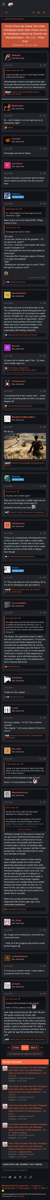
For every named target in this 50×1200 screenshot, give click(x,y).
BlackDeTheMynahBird (23, 417)
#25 (44, 204)
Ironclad (16, 138)
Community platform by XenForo (24, 1194)
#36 (44, 759)
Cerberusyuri (18, 381)
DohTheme (20, 1196)
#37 (44, 802)
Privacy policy (24, 1188)
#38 (44, 930)
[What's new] (44, 12)
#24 (44, 173)
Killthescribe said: (13, 70)
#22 (44, 116)
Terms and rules (8, 1188)
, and (20, 406)
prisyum (16, 983)
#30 (44, 486)
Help (35, 1188)
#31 (44, 533)
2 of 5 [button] (25, 1047)
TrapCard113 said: (13, 764)
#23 (44, 149)
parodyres (17, 163)
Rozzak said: (11, 491)
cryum (15, 708)
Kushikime (17, 677)
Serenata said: (12, 618)
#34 (44, 688)
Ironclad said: (11, 228)
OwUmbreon (18, 523)
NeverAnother (19, 293)
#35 (44, 718)
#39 (44, 966)
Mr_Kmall (16, 920)
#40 (44, 994)
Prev (17, 1047)
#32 (44, 577)
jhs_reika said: (11, 999)
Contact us (36, 1186)
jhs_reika (16, 749)
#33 (44, 613)
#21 (44, 65)
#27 (44, 356)
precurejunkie (19, 603)
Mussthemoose (20, 792)
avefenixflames (20, 956)
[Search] (6, 12)
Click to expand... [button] (25, 829)
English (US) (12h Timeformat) (16, 1186)
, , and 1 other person (26, 512)
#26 (44, 303)
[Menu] (4, 4)
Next (33, 1047)
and (17, 282)
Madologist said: (12, 209)
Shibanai (16, 55)
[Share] (40, 65)
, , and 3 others (20, 369)
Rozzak (15, 346)
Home (43, 1188)
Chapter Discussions (26, 1078)
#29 (44, 427)
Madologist (17, 105)
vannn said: (10, 807)
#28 (44, 391)
